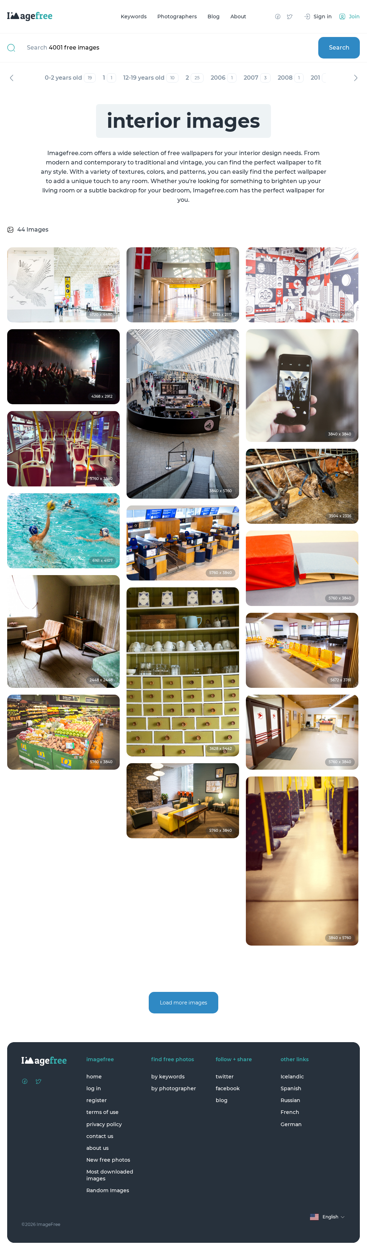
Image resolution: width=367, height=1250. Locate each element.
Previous (11, 78)
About (238, 16)
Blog (214, 16)
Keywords (134, 16)
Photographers (177, 16)
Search (339, 47)
